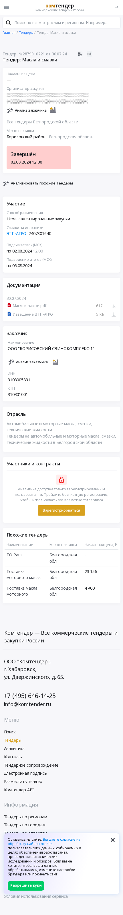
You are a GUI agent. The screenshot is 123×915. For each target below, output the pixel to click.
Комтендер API (19, 789)
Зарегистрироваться (61, 510)
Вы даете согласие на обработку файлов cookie (44, 841)
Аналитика (14, 748)
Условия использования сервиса (36, 896)
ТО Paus (15, 554)
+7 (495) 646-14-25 (30, 695)
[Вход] (117, 7)
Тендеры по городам (24, 824)
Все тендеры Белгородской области (42, 122)
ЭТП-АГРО (17, 233)
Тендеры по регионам (25, 816)
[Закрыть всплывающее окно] (112, 839)
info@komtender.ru (27, 704)
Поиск (10, 732)
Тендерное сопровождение (31, 765)
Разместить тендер (23, 781)
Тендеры (12, 740)
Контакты (13, 756)
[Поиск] (8, 22)
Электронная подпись (25, 773)
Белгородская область (71, 136)
